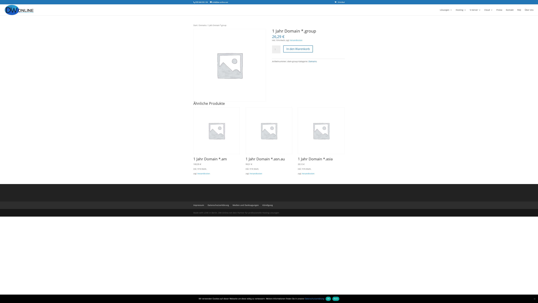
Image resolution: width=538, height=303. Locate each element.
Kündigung (267, 205)
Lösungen (444, 10)
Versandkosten (296, 40)
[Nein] (534, 298)
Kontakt (510, 10)
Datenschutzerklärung (218, 205)
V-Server (474, 10)
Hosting (459, 10)
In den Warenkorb (298, 49)
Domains (202, 25)
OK (328, 299)
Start (195, 25)
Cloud (487, 10)
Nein (336, 299)
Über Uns (529, 10)
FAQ (519, 10)
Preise (499, 10)
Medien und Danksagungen (246, 205)
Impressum (198, 205)
